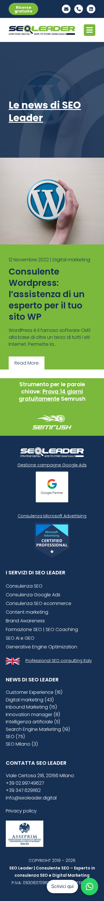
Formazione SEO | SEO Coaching (42, 629)
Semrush (73, 399)
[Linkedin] (91, 9)
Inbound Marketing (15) (31, 707)
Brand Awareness (25, 620)
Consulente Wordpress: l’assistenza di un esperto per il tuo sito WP (47, 294)
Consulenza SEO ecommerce (38, 603)
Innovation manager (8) (33, 714)
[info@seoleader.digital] (66, 9)
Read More (26, 363)
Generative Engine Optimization (41, 646)
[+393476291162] (78, 9)
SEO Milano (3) (22, 744)
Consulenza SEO (24, 586)
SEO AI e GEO (20, 638)
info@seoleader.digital (31, 798)
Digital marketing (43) (30, 699)
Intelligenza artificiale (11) (33, 721)
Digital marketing (71, 259)
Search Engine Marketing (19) (38, 729)
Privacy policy (21, 811)
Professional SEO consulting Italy (58, 660)
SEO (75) (15, 736)
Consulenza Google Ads (33, 594)
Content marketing (27, 612)
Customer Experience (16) (34, 692)
